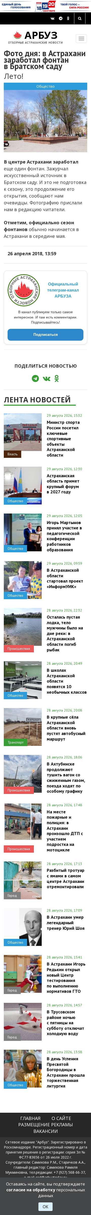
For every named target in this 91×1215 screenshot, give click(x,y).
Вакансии (45, 1131)
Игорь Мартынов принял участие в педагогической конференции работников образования (64, 536)
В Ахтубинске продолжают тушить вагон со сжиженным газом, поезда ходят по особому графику (66, 777)
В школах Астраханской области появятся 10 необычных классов (67, 681)
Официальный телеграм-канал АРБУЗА (63, 290)
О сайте (61, 1118)
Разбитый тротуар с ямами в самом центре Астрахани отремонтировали (65, 878)
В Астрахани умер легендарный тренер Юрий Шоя (65, 922)
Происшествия (19, 648)
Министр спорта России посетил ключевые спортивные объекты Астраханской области (63, 438)
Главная (30, 1118)
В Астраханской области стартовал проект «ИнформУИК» (65, 578)
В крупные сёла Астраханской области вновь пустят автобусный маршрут (66, 728)
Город (12, 895)
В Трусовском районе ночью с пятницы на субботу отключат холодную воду (65, 1022)
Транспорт (16, 742)
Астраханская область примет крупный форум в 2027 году (63, 484)
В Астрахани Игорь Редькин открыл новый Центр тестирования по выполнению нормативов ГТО (66, 977)
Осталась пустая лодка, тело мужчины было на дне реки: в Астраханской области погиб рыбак (65, 633)
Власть (12, 454)
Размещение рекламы (45, 1125)
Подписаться (45, 334)
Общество (45, 86)
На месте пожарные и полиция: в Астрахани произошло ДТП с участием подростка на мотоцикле (65, 831)
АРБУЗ (35, 36)
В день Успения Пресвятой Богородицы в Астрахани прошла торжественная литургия (66, 1072)
